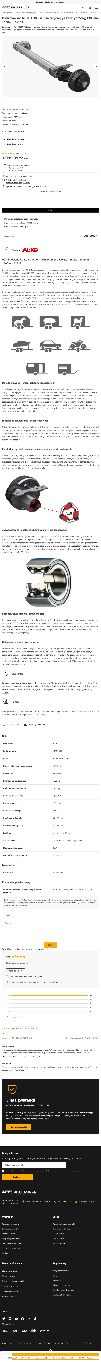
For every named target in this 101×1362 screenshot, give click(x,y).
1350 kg (25, 109)
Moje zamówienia (12, 1263)
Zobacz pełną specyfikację (12, 131)
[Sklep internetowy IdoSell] (50, 1350)
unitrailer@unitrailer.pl (37, 724)
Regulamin (57, 1280)
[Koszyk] (90, 7)
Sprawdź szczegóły (19, 1126)
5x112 (20, 120)
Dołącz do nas (10, 1153)
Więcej (88, 889)
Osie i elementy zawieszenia (49, 12)
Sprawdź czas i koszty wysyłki (18, 182)
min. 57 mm (24, 124)
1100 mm (23, 113)
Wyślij (50, 945)
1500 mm (18, 116)
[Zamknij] (96, 2)
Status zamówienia (9, 1270)
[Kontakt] (50, 1193)
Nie (96, 1038)
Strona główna (7, 12)
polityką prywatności (78, 902)
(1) (24, 153)
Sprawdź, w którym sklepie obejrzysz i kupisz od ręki (26, 186)
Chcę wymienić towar (10, 1291)
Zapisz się (17, 1177)
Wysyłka (56, 1275)
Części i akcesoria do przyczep (26, 12)
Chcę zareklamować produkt (13, 1281)
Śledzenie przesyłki (9, 1276)
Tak (88, 1038)
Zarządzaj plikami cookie (62, 1294)
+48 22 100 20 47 (13, 724)
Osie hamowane (69, 12)
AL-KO (55, 743)
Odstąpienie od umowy (61, 1285)
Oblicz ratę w (15, 168)
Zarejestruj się (7, 1296)
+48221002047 (89, 236)
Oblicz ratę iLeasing (30, 1056)
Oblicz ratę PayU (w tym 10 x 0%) (18, 165)
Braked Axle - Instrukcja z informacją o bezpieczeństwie (23, 949)
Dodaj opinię (14, 970)
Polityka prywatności (61, 1270)
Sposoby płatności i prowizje (63, 1290)
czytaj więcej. (78, 1171)
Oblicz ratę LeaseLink (10, 1056)
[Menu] (97, 7)
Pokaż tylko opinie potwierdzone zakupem (26, 976)
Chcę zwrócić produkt (10, 1286)
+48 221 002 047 (59, 2)
